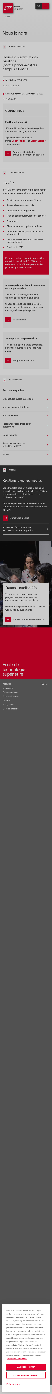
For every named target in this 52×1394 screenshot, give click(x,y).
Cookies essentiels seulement (26, 1375)
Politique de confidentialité (17, 1359)
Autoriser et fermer (26, 1366)
